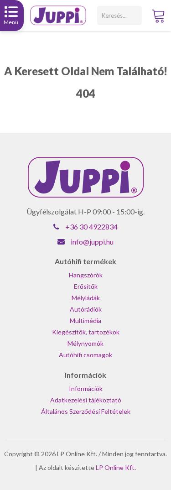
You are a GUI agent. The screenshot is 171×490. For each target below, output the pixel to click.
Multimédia (85, 320)
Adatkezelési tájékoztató (85, 400)
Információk (86, 388)
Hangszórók (86, 275)
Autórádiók (86, 309)
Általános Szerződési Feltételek (85, 411)
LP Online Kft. (116, 467)
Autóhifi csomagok (85, 355)
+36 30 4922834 (91, 226)
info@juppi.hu (92, 241)
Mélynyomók (85, 343)
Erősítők (86, 286)
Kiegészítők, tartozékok (85, 332)
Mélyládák (86, 298)
